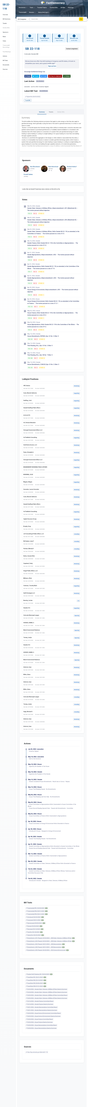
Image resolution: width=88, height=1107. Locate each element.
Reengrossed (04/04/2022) (36, 923)
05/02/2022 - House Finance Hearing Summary (40, 1022)
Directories (22, 7)
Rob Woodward (35, 166)
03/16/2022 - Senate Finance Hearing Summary (40, 1004)
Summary (42, 112)
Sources (5, 69)
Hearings (70, 7)
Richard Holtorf (72, 166)
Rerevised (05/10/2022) (35, 929)
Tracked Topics (42, 7)
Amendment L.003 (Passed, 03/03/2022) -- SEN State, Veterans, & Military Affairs (50, 941)
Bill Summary (6, 19)
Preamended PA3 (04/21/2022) (37, 914)
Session (31, 12)
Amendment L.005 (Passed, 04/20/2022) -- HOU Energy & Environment (47, 950)
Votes (4, 41)
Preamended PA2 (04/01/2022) (37, 911)
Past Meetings (7, 51)
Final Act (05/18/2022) (34, 932)
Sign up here (52, 66)
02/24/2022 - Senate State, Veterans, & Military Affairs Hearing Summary (47, 992)
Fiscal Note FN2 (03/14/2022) (36, 980)
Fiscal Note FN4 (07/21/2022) (36, 986)
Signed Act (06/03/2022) (33, 96)
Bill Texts (5, 60)
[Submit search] (81, 19)
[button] (85, 19)
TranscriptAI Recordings (6, 46)
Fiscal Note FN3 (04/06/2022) (36, 983)
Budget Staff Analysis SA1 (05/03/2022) (39, 974)
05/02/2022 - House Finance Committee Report (40, 1019)
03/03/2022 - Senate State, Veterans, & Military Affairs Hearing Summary (47, 998)
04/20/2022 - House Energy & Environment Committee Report (44, 1013)
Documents (6, 65)
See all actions (40, 81)
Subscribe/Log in (43, 12)
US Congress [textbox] (22, 19)
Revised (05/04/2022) (34, 926)
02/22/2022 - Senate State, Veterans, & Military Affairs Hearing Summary (47, 989)
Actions (5, 56)
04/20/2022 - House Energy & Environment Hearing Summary (44, 1016)
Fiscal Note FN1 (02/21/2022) (36, 977)
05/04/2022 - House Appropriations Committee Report (42, 1025)
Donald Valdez (28, 174)
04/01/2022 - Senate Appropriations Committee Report (42, 1007)
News (4, 36)
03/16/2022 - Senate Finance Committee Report (40, 1001)
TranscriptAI (22, 12)
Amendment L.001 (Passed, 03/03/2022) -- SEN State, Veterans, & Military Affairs (50, 938)
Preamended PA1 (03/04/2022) (37, 908)
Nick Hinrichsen (53, 166)
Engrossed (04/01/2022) (35, 920)
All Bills (63, 7)
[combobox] (23, 19)
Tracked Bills (54, 7)
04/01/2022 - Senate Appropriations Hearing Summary (42, 1010)
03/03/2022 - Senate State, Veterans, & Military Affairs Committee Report (47, 995)
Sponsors (5, 32)
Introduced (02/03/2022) (35, 917)
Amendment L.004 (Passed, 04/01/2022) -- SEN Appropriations (45, 947)
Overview (5, 14)
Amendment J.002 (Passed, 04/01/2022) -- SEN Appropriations (45, 944)
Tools (31, 7)
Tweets (5, 23)
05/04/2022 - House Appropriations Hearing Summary (42, 1028)
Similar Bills (6, 27)
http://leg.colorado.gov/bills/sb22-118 (37, 1052)
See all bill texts (44, 91)
